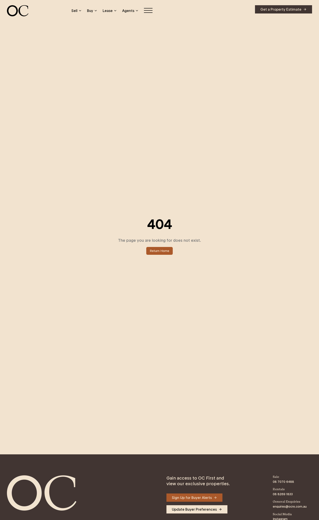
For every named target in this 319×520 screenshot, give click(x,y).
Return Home (159, 251)
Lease (108, 10)
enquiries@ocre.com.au (290, 506)
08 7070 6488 (283, 482)
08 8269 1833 (283, 494)
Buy (90, 10)
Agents (128, 10)
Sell (74, 10)
